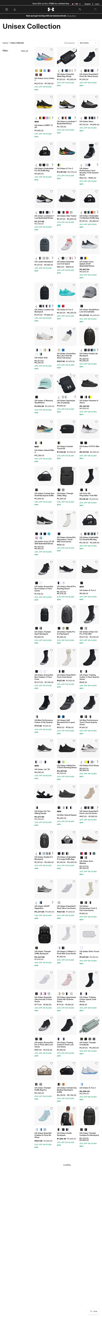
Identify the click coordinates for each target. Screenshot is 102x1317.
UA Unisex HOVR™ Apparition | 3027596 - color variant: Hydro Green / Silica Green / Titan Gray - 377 (81, 1311)
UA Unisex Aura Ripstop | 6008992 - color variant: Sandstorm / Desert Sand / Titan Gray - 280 (85, 857)
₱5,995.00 (39, 637)
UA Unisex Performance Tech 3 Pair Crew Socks (88, 908)
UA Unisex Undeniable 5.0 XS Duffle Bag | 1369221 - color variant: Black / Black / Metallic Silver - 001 (39, 165)
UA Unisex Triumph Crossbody (88, 1043)
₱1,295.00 (61, 957)
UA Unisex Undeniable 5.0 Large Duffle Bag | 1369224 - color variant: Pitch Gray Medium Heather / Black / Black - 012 (59, 853)
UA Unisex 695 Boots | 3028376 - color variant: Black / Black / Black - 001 (81, 1175)
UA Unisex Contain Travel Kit (65, 447)
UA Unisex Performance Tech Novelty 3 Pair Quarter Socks (89, 171)
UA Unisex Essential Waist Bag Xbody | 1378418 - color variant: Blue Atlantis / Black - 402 (65, 70)
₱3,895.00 (39, 499)
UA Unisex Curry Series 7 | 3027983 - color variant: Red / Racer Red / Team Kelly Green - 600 (40, 74)
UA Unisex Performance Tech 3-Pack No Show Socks (89, 1226)
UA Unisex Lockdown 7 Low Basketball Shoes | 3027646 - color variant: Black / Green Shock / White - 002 (42, 212)
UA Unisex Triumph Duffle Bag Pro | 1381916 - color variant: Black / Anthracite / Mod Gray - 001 (36, 1084)
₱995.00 (61, 545)
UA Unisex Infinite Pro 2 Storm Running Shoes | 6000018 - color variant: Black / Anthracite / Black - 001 (59, 762)
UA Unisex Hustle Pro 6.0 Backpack (66, 633)
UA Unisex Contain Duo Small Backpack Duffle (44, 494)
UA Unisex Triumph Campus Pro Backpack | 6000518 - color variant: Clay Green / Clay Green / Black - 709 (85, 1129)
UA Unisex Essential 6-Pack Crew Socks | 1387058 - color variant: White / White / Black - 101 (59, 671)
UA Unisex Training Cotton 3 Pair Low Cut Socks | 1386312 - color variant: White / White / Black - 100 (40, 1311)
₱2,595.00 (39, 174)
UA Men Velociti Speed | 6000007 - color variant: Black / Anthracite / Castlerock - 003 (59, 807)
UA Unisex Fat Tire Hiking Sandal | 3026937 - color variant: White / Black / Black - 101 (36, 807)
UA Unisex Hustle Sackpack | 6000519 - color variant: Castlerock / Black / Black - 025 (63, 1129)
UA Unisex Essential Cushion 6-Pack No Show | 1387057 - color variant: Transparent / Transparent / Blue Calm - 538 (44, 1129)
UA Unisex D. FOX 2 (65, 1183)
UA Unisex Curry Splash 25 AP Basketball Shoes (87, 264)
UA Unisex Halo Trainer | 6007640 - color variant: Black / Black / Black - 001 (59, 212)
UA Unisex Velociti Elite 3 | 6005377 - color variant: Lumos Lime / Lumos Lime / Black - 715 (40, 442)
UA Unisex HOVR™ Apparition (42, 907)
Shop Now (71, 16)
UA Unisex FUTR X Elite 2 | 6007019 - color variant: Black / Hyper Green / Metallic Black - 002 (85, 442)
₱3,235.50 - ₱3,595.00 (85, 1139)
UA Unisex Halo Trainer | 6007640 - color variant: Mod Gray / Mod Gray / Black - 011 (63, 212)
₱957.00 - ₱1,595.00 (88, 816)
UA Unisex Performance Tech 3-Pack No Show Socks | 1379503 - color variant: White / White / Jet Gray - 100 (85, 1220)
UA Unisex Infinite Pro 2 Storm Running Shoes (67, 766)
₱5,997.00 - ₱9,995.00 (85, 769)
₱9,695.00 (61, 818)
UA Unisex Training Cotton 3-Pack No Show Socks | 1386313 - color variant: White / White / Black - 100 (85, 1265)
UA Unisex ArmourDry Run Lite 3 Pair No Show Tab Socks (66, 355)
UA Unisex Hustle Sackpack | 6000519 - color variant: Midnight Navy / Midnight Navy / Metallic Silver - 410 (67, 1129)
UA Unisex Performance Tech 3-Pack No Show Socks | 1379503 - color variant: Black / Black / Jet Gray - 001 (81, 1220)
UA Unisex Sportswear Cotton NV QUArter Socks (66, 999)
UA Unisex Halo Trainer (66, 216)
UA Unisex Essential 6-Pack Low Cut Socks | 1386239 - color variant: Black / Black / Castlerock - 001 (84, 807)
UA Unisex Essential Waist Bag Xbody (65, 75)
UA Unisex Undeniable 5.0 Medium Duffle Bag (89, 217)
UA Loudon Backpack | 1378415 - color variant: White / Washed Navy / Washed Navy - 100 (49, 258)
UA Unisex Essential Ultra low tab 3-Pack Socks (43, 999)
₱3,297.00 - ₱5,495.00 (40, 548)
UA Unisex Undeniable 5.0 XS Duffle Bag (44, 169)
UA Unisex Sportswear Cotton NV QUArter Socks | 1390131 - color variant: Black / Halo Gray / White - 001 (67, 993)
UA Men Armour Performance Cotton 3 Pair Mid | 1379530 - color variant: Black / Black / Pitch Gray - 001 (59, 1220)
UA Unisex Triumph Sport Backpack (43, 633)
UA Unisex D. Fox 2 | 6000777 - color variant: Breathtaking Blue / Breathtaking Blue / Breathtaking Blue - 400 (59, 306)
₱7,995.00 (39, 130)
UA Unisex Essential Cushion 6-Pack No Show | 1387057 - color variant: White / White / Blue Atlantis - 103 (40, 1129)
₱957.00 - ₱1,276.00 (43, 1050)
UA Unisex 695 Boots (89, 1179)
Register (88, 4)
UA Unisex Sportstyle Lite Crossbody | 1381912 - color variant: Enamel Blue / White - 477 (65, 397)
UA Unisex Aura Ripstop (86, 862)
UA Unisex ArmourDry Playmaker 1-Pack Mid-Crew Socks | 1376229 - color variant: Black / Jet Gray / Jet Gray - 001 (59, 533)
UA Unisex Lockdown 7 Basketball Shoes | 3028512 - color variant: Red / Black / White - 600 (65, 118)
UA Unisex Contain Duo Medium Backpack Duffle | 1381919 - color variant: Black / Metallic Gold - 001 (59, 1084)
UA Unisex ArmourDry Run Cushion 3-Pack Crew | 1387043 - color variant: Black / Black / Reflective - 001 (36, 671)
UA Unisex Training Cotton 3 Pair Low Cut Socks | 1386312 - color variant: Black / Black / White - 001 (36, 1311)
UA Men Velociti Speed (66, 815)
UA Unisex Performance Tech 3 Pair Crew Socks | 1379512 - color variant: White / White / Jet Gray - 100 (89, 902)
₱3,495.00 (39, 1093)
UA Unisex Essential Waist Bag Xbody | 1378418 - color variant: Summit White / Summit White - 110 (68, 70)
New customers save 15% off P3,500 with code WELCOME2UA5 (51, 3)
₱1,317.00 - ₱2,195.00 (44, 265)
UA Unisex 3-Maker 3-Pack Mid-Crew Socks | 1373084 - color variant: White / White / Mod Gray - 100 (59, 948)
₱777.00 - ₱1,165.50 (43, 1005)
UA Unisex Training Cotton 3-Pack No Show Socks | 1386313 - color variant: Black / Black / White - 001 (81, 1265)
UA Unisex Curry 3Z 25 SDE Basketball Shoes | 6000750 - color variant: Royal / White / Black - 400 (44, 533)
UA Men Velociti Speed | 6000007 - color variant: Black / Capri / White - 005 (71, 807)
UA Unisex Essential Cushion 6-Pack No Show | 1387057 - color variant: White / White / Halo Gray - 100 (36, 1129)
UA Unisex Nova (86, 121)
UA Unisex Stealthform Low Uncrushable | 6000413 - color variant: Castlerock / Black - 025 (81, 306)
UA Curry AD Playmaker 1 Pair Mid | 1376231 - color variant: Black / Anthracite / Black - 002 (81, 489)
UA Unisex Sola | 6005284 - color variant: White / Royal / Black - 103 (49, 350)
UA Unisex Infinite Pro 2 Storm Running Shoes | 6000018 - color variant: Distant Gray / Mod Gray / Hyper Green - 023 (63, 762)
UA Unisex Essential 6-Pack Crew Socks (66, 676)
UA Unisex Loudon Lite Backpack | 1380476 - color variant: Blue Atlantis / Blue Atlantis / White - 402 (49, 306)
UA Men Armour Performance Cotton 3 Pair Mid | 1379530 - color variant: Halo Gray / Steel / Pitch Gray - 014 (67, 1220)
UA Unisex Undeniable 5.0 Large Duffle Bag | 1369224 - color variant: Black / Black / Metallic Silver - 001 (67, 853)
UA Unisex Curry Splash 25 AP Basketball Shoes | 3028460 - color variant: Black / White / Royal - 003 (81, 258)
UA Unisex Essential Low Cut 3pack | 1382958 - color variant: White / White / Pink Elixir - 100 (68, 258)
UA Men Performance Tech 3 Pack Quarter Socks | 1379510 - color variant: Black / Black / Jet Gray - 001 (81, 716)
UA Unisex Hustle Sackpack (64, 1134)
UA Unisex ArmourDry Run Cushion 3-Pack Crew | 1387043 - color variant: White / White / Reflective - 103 (44, 671)
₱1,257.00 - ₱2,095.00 (66, 79)
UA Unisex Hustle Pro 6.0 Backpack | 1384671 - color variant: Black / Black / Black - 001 (59, 628)
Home (5, 43)
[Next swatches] (75, 70)
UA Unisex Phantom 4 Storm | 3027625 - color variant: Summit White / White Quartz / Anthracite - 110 (85, 397)
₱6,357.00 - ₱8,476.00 (62, 593)
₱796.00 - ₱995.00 (43, 1184)
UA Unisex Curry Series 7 (44, 79)
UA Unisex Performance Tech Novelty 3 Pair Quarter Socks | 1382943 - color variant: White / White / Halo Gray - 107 (84, 165)
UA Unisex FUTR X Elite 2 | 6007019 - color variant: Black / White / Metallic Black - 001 (81, 442)
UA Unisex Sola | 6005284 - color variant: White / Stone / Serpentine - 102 (40, 350)
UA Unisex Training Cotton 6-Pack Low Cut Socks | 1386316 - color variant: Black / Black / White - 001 (59, 1039)
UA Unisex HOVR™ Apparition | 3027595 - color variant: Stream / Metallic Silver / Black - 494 (39, 902)
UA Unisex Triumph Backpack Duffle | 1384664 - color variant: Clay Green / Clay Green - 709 (67, 1311)
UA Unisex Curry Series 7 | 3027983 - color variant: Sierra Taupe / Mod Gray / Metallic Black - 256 (36, 74)
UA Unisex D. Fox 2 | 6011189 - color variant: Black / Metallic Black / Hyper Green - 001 (59, 165)
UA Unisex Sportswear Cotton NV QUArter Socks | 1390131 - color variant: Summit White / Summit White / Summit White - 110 (63, 993)
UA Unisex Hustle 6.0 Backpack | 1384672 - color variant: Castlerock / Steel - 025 (49, 853)
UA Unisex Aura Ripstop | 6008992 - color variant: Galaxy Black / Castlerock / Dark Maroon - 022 (85, 853)
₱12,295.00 (39, 455)
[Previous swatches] (59, 70)
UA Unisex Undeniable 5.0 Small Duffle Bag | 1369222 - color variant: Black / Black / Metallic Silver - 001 (84, 533)
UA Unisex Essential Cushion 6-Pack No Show (43, 1135)
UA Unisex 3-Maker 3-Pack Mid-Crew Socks (66, 952)
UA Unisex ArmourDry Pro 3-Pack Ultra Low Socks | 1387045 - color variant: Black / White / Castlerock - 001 (36, 1039)
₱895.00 (83, 682)
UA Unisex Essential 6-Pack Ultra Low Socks (66, 907)
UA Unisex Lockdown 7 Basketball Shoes (67, 122)
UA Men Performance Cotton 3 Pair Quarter (44, 721)
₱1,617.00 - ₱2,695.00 (66, 1275)
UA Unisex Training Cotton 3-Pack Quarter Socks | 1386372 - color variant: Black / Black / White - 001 (81, 671)
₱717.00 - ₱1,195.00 (65, 1005)
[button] (80, 9)
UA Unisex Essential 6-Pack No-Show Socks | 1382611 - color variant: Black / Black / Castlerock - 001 (84, 70)
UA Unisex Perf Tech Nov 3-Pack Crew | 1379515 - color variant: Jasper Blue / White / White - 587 (36, 1175)
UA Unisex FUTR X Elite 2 (89, 447)
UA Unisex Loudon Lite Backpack (44, 311)
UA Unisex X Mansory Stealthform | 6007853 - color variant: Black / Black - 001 (36, 397)
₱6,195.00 (84, 593)
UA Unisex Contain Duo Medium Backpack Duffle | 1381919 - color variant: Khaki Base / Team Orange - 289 (63, 1084)
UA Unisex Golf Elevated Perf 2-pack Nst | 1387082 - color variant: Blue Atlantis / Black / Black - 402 (63, 716)
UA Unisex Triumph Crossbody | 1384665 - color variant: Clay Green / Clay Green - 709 (94, 1039)
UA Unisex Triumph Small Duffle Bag (43, 1225)
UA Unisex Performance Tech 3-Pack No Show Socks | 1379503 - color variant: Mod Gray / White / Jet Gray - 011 (89, 1220)
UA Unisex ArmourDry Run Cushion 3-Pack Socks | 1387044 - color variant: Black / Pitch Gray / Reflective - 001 (36, 583)
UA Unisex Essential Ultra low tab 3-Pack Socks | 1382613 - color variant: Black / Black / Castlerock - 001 (36, 993)
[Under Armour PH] (51, 9)
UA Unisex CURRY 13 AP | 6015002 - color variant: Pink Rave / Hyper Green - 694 (49, 118)
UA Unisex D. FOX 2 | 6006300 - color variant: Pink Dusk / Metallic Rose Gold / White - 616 (59, 1175)
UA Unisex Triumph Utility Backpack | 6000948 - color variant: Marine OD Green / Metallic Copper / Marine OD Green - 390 (36, 948)
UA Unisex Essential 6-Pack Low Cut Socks (89, 812)
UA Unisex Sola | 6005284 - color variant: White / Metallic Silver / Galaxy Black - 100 (36, 350)
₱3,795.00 (61, 127)
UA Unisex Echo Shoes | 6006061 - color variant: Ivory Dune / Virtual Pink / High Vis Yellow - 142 (84, 762)
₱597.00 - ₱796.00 (65, 727)
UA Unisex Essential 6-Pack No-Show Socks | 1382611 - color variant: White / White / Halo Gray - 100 (94, 70)
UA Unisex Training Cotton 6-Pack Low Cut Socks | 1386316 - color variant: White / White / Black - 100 (63, 1039)
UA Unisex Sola (41, 358)
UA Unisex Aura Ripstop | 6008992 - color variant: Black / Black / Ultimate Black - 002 (81, 857)
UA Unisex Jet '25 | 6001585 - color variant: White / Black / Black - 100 (44, 762)
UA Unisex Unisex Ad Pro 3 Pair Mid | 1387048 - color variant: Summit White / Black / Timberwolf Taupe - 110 (85, 628)
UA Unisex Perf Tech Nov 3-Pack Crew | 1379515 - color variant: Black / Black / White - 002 (40, 1175)
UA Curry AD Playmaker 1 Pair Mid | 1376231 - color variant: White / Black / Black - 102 (85, 489)
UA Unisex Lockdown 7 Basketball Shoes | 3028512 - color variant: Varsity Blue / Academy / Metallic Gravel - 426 (68, 118)
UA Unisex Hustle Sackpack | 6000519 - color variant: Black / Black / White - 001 (59, 1129)
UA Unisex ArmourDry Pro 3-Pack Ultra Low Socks (44, 1044)
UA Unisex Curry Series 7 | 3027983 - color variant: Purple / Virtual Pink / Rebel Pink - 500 (49, 70)
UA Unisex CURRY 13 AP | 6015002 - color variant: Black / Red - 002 (42, 118)
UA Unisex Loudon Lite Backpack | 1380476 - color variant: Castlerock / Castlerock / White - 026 (42, 306)
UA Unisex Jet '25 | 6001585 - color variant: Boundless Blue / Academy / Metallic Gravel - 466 (40, 762)
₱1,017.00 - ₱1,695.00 (44, 315)
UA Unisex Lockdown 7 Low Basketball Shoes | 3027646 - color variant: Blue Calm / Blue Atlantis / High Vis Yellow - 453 (49, 212)
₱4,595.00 (61, 637)
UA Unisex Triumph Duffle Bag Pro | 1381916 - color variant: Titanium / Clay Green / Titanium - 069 (40, 1084)
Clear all (24, 51)
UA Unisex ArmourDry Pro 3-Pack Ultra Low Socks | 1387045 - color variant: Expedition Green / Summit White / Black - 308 (40, 1039)
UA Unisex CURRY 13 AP (44, 126)
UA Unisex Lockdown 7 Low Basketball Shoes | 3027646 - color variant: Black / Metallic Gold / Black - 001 (39, 212)
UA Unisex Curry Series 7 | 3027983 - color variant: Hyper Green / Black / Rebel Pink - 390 (40, 70)
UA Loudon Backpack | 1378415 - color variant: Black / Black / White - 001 (39, 258)
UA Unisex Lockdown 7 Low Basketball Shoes (44, 217)
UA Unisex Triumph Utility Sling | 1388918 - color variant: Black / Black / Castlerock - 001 (59, 489)
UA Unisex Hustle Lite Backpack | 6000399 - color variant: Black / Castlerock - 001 (84, 350)
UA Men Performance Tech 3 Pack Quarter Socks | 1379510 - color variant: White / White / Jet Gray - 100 (89, 716)
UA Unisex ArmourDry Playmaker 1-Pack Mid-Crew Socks (66, 539)
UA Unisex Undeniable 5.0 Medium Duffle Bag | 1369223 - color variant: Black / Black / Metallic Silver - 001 (84, 212)
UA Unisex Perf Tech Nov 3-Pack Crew (43, 1180)
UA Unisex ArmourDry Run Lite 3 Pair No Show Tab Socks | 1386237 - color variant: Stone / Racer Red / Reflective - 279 (59, 350)
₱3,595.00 (39, 1229)
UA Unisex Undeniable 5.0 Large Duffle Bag (66, 858)
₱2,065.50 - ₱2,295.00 (85, 360)
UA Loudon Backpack (44, 262)
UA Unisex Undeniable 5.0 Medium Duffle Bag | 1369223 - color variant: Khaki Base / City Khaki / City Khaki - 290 (94, 212)
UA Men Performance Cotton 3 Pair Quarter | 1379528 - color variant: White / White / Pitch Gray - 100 (36, 716)
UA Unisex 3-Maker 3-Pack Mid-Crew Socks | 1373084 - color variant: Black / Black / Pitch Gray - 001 (63, 948)
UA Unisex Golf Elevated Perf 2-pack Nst (66, 722)
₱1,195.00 (84, 727)
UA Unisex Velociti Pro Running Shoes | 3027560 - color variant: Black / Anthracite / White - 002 (59, 583)
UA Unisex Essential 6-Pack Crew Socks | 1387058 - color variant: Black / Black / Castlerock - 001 (63, 671)
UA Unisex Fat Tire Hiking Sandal (42, 812)
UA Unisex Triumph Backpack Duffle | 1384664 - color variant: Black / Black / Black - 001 (59, 1311)
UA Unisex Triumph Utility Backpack (43, 952)
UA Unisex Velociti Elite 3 (44, 451)
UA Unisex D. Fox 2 (65, 168)
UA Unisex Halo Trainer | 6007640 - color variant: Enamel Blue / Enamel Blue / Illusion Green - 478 (71, 212)
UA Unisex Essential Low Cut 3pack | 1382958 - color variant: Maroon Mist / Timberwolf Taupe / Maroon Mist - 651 (65, 258)
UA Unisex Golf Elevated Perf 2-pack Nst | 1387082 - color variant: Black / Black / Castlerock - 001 (59, 716)
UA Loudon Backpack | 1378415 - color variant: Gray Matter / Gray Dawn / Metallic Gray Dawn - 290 (42, 258)
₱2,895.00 (61, 499)
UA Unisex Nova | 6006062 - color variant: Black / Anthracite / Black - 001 (84, 118)
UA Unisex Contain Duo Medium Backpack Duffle (67, 1090)
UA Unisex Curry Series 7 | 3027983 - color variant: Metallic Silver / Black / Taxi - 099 (36, 70)
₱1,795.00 (39, 594)
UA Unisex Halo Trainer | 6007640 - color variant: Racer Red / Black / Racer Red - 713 (67, 212)
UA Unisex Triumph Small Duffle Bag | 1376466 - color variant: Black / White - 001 (36, 1220)
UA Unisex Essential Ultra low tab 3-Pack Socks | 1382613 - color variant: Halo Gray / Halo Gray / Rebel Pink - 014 (44, 993)
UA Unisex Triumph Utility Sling (65, 494)
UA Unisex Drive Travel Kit (89, 952)
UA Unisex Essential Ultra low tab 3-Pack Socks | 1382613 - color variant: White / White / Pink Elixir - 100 (40, 993)
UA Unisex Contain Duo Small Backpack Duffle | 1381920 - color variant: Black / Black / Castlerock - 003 (36, 489)
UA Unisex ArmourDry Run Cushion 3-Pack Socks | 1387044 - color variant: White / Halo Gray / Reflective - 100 (40, 583)
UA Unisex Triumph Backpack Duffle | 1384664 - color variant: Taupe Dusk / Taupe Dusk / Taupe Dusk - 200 (63, 1311)
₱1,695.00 (61, 406)
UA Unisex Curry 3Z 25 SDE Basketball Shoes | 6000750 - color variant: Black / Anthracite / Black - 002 (36, 533)
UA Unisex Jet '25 (42, 769)
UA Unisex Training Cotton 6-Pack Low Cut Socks (65, 1044)
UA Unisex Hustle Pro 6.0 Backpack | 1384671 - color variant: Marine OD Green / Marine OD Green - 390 (67, 628)
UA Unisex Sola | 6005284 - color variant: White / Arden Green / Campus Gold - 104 (36, 354)
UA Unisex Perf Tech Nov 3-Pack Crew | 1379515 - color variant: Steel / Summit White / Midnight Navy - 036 (49, 1175)
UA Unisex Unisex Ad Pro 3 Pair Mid (88, 633)
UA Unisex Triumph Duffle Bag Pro (43, 1089)
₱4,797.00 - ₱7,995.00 (89, 125)
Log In (97, 4)
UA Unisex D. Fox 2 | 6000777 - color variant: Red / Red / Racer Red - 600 (63, 306)
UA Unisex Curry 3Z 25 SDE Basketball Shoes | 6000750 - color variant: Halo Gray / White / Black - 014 (40, 533)
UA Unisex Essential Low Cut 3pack (65, 263)
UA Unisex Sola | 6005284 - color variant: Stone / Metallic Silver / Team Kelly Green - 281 (40, 354)
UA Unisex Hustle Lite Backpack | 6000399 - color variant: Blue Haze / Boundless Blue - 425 (94, 350)
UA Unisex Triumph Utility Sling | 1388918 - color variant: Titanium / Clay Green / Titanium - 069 (63, 489)
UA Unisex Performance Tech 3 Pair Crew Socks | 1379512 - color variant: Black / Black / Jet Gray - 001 (81, 902)
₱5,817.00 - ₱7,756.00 (44, 83)
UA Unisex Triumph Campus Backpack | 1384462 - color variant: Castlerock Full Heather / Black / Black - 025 (65, 1265)
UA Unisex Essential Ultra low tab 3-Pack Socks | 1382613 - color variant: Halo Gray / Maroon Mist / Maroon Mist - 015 (49, 993)
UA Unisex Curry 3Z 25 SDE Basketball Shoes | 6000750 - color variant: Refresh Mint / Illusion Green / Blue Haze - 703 (40, 538)
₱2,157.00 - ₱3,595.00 (89, 221)
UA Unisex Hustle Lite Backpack (89, 354)
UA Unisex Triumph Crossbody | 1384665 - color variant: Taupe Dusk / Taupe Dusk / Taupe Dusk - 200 (89, 1039)
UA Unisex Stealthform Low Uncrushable (89, 311)
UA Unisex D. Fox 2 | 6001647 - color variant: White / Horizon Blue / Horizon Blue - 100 (81, 1084)
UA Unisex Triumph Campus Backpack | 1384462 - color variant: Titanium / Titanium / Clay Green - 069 (68, 1265)
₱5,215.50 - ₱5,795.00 (66, 1095)
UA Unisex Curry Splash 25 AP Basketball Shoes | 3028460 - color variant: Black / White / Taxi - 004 (85, 258)
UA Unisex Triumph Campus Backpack (65, 1270)
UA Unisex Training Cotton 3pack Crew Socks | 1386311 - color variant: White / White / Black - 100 (85, 993)
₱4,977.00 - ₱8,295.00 (40, 362)
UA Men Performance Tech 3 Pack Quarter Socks (89, 722)
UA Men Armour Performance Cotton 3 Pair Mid (66, 1226)
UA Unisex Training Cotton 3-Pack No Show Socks (88, 1271)
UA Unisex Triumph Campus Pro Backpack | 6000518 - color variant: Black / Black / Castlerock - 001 (81, 1129)
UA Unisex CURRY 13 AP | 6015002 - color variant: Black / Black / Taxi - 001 (39, 118)
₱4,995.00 (39, 772)
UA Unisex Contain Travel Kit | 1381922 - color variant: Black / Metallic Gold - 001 (59, 442)
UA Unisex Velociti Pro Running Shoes (66, 587)
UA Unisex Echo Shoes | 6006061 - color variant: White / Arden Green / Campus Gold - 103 (94, 762)
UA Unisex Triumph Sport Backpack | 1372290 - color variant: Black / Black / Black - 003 (36, 628)
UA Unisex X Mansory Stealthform (44, 401)
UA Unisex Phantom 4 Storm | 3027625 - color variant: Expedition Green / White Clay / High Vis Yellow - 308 (89, 397)
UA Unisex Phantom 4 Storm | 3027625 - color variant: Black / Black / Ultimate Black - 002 (81, 397)
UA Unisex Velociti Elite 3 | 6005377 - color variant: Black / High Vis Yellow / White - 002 (36, 442)
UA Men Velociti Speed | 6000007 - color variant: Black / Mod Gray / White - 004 (67, 807)
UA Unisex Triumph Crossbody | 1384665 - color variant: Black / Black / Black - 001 (85, 1039)
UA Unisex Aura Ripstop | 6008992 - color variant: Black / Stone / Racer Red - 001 (81, 853)
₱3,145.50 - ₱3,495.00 (67, 862)
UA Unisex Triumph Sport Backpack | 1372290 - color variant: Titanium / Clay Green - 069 (40, 628)
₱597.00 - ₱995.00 (88, 178)
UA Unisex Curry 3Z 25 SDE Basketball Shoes (44, 542)
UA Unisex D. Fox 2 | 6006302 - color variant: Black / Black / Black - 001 (81, 583)
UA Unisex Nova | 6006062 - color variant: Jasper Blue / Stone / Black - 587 (94, 118)
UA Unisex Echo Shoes (89, 765)
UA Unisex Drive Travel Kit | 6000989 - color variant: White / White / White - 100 (81, 948)
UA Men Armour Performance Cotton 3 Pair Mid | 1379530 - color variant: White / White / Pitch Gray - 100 (63, 1220)
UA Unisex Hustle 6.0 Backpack (44, 858)
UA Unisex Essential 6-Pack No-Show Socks (89, 75)
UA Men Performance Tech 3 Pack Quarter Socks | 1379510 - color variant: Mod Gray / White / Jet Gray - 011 (85, 716)
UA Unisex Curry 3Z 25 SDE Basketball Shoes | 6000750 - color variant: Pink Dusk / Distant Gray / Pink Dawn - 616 (36, 538)
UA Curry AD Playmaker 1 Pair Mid (88, 494)
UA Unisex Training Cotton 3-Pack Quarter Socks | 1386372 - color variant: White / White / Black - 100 (85, 671)
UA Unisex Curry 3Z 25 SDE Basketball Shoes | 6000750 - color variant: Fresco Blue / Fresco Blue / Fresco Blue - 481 (49, 533)
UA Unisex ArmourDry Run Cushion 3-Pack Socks (44, 588)
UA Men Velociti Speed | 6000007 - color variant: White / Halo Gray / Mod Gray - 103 (63, 807)
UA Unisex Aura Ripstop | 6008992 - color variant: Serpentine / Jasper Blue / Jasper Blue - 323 (94, 853)
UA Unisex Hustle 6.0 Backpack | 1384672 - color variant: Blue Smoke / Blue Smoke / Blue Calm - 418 (42, 853)
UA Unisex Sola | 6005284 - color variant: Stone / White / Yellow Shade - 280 (44, 350)
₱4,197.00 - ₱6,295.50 (66, 313)
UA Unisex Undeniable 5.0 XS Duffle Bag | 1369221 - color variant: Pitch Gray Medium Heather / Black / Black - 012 (42, 165)
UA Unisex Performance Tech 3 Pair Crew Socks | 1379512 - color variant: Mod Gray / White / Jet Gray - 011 (85, 902)
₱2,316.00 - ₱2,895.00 (89, 543)
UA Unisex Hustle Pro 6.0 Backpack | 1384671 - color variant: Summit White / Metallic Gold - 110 (63, 628)
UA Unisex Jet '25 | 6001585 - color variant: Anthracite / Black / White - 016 (36, 762)
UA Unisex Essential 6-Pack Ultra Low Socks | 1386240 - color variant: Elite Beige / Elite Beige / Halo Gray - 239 (59, 902)
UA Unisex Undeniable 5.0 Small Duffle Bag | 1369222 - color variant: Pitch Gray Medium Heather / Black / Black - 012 (94, 533)
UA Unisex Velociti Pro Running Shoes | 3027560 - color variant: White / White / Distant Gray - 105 (63, 583)
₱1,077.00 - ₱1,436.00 (89, 637)
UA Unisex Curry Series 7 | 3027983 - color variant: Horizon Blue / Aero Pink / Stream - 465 (44, 70)
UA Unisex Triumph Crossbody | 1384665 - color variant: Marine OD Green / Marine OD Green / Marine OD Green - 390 (81, 1039)
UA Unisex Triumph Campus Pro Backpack (89, 1134)
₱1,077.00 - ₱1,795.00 (44, 682)
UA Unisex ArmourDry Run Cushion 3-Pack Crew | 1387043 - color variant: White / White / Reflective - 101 (40, 671)
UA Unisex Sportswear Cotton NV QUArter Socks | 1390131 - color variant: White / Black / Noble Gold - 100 (59, 993)
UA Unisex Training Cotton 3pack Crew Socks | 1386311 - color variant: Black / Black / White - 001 (81, 993)
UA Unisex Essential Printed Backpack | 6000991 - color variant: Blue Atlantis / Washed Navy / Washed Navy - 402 (36, 1265)
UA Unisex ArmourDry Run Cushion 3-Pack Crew (44, 677)
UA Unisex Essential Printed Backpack (43, 1270)
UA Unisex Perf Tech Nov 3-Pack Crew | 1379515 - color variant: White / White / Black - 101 (44, 1175)
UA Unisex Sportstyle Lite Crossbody (66, 401)
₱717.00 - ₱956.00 (65, 1231)
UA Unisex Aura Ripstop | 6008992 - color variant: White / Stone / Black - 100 (89, 853)
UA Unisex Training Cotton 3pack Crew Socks (88, 999)
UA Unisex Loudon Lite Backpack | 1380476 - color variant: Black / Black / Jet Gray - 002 (39, 306)
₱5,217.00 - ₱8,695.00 (66, 219)
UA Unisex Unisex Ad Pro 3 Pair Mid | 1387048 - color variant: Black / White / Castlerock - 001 (81, 628)
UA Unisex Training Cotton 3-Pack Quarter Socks (89, 677)
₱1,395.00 (84, 79)
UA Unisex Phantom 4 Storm (89, 401)
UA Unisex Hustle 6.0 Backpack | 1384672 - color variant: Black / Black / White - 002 (39, 853)
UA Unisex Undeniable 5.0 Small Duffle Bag (89, 538)
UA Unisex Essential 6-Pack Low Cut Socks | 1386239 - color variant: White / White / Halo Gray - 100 (94, 807)
